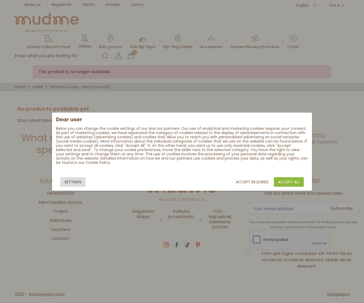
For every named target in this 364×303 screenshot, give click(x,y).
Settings (73, 182)
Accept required (252, 182)
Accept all (289, 182)
